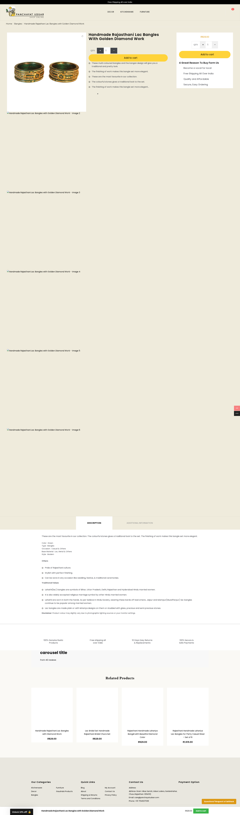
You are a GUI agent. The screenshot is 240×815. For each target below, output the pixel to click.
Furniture (60, 787)
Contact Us (110, 791)
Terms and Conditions (90, 798)
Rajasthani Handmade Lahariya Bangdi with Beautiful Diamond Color (142, 734)
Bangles (18, 24)
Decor (33, 791)
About (83, 791)
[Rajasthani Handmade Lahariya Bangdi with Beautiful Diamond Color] (142, 707)
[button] (82, 36)
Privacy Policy (111, 795)
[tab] (94, 523)
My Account (110, 787)
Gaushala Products (64, 791)
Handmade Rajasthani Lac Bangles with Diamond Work (52, 732)
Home (9, 24)
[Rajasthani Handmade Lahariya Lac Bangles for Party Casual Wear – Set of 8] (187, 707)
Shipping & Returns (89, 795)
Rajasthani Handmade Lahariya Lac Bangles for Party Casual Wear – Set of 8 (188, 734)
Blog (82, 787)
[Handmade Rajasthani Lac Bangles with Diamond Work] (52, 707)
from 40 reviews (48, 660)
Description (94, 523)
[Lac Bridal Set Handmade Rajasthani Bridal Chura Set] (97, 707)
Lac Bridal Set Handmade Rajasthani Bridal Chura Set (97, 732)
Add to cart (130, 58)
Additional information (140, 523)
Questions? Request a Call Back (219, 801)
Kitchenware (36, 787)
